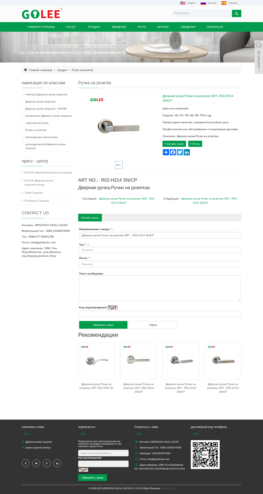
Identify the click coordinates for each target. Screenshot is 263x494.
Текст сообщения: (91, 273)
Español (233, 3)
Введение (119, 26)
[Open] (259, 57)
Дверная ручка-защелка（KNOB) (46, 108)
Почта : (85, 257)
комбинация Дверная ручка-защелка (48, 115)
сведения (188, 26)
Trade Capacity (33, 192)
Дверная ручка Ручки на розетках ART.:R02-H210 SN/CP (138, 388)
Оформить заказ (103, 324)
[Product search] (236, 13)
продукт (94, 26)
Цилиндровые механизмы (41, 137)
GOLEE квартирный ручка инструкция (48, 172)
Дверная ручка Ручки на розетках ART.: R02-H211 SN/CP (180, 388)
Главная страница (41, 26)
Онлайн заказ (175, 143)
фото (142, 26)
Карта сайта (168, 488)
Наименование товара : (96, 229)
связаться (215, 26)
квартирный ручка (37, 122)
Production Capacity (36, 200)
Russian (212, 3)
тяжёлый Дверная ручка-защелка (46, 94)
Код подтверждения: (93, 307)
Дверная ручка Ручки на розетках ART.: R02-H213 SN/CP (223, 388)
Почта (196, 143)
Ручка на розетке (82, 70)
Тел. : (84, 244)
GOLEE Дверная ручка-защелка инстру (39, 182)
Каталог (163, 26)
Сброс (153, 324)
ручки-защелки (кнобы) (38, 447)
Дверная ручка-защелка (40, 101)
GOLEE (71, 26)
